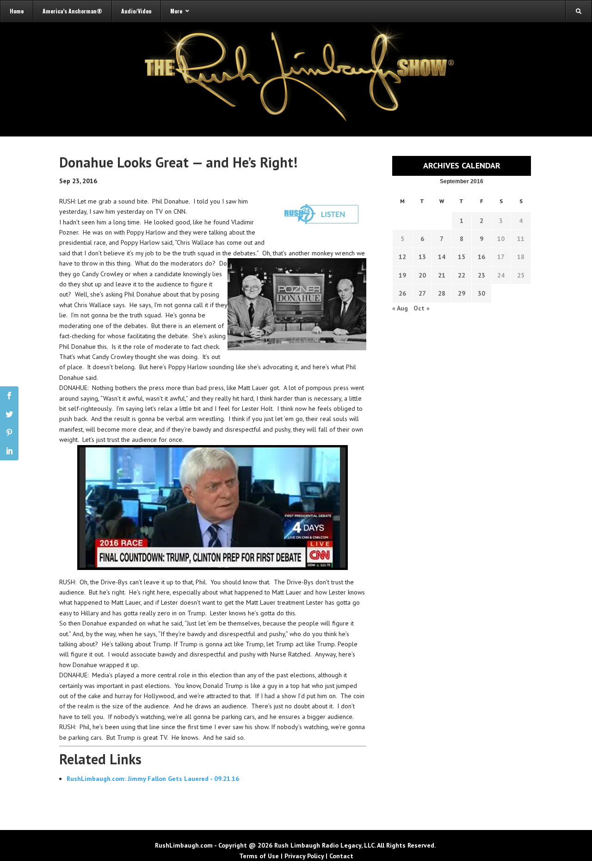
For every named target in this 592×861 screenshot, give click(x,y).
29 (461, 293)
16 (481, 257)
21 (441, 275)
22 (461, 275)
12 (402, 257)
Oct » (421, 308)
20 (422, 275)
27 (422, 293)
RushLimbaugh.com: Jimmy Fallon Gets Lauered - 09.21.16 (153, 778)
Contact (341, 856)
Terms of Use (259, 856)
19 (402, 275)
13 (422, 257)
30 (481, 293)
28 (441, 293)
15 (461, 257)
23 (481, 275)
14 (441, 257)
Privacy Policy (304, 856)
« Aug (400, 308)
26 (402, 293)
